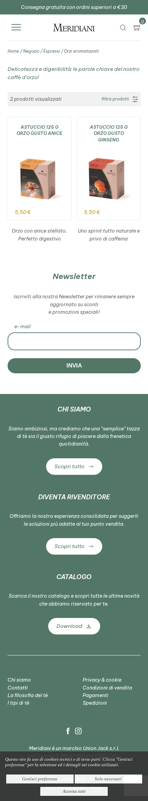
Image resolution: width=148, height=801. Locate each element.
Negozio (31, 51)
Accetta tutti (74, 791)
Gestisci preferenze (39, 778)
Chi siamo (19, 680)
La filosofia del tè (28, 695)
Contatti (18, 688)
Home (13, 51)
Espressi (51, 51)
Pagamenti (95, 695)
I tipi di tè (18, 703)
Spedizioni (95, 703)
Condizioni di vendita (107, 688)
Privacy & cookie (102, 680)
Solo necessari (108, 778)
